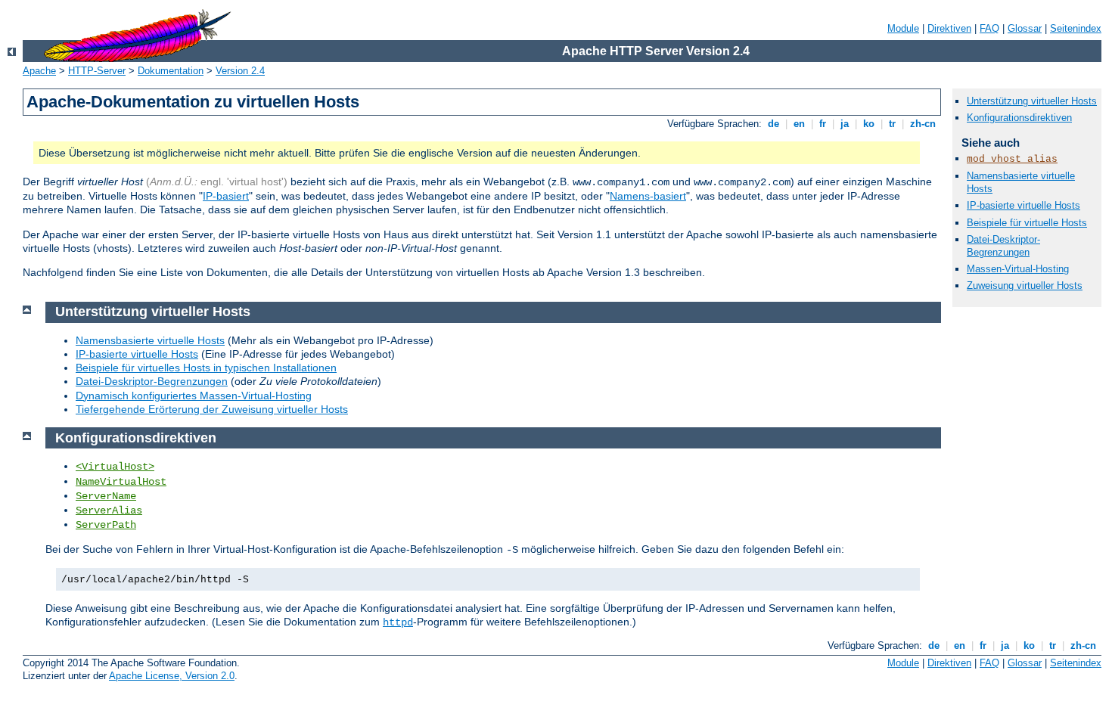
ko (868, 123)
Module (903, 28)
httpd (398, 622)
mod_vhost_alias (1012, 159)
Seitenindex (1075, 28)
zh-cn (923, 123)
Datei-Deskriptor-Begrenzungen (1003, 246)
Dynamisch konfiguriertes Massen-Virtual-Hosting (194, 395)
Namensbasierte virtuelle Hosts (150, 340)
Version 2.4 (240, 70)
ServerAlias (109, 510)
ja (844, 123)
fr (822, 123)
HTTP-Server (97, 70)
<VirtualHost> (115, 467)
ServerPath (106, 525)
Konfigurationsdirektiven (1019, 117)
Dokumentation (170, 70)
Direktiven (949, 28)
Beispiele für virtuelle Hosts (1027, 222)
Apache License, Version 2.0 (172, 675)
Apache (39, 70)
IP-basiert (226, 196)
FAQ (989, 28)
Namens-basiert (648, 196)
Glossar (1025, 28)
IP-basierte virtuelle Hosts (1023, 205)
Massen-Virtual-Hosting (1018, 269)
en (799, 123)
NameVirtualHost (121, 482)
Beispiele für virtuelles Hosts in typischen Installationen (206, 368)
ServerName (106, 496)
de (773, 123)
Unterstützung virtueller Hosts (1032, 101)
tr (892, 123)
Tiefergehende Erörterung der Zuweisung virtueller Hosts (212, 409)
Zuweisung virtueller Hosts (1024, 285)
